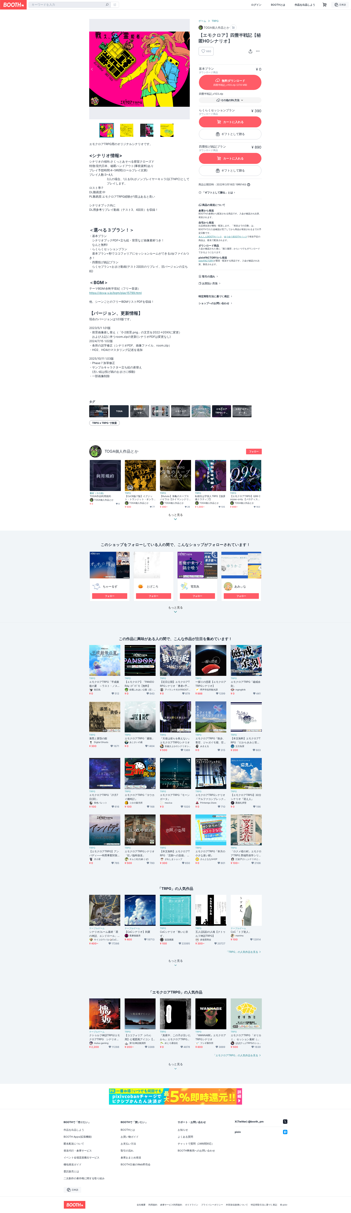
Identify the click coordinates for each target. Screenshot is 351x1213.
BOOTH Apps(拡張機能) (78, 1136)
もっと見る (175, 607)
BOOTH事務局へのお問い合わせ (196, 1150)
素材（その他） (97, 493)
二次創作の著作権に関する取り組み (84, 1178)
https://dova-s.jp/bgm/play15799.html (115, 293)
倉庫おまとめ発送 (131, 1157)
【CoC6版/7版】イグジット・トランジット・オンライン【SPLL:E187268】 (139, 498)
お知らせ (183, 1129)
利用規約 (152, 1205)
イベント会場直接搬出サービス (81, 1157)
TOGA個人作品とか (122, 451)
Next (187, 69)
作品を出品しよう (305, 4)
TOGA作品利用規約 (100, 496)
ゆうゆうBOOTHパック (235, 236)
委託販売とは (71, 1171)
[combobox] (70, 5)
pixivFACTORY (206, 260)
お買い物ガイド (130, 1136)
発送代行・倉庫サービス (78, 1150)
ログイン (256, 4)
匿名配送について (74, 1143)
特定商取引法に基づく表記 (214, 296)
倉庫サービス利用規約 (171, 1205)
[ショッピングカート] (324, 4)
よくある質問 (185, 1136)
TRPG (215, 20)
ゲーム (202, 20)
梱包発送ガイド (73, 1164)
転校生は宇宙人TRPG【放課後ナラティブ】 (210, 498)
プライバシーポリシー (212, 1205)
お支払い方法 (210, 283)
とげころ (152, 586)
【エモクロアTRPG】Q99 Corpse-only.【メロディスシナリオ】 (245, 498)
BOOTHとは (278, 4)
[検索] (107, 4)
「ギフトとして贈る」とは (217, 192)
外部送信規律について (237, 1205)
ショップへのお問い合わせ (214, 303)
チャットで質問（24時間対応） (196, 1143)
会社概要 (141, 1205)
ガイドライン (191, 1205)
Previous (92, 69)
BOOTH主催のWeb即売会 (135, 1164)
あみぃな (240, 586)
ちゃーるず (110, 586)
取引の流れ (208, 276)
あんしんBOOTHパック (210, 236)
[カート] (233, 27)
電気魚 (194, 586)
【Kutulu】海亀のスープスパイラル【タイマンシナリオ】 (174, 498)
